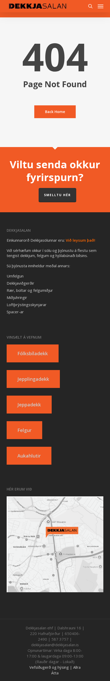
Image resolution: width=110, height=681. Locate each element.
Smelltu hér (57, 195)
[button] (100, 6)
